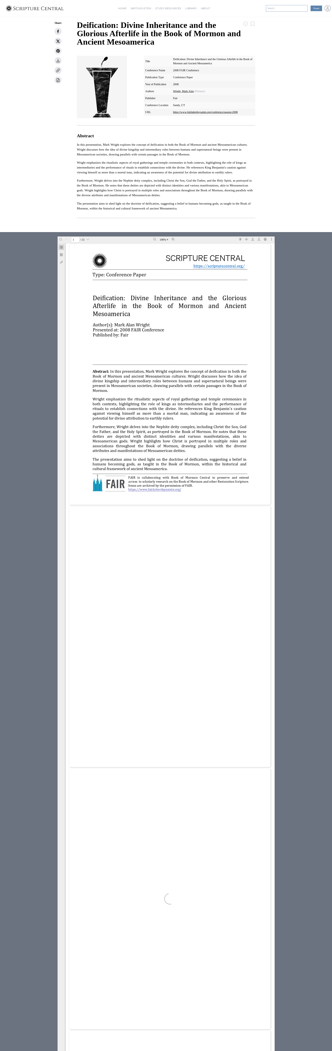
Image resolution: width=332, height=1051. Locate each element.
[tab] (61, 248)
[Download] (259, 239)
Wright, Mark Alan (183, 91)
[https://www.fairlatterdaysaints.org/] (156, 489)
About (205, 8)
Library (191, 8)
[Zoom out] (155, 239)
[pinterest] (58, 50)
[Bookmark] (61, 255)
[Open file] (252, 239)
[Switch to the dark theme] (240, 239)
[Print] (265, 239)
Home (122, 8)
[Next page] (88, 239)
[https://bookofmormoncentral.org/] (216, 265)
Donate (316, 8)
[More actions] (271, 239)
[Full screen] (246, 239)
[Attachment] (61, 262)
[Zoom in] (173, 239)
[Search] (60, 239)
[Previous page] (67, 239)
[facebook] (58, 31)
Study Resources (168, 8)
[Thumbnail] (61, 247)
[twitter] (58, 41)
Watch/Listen (141, 8)
